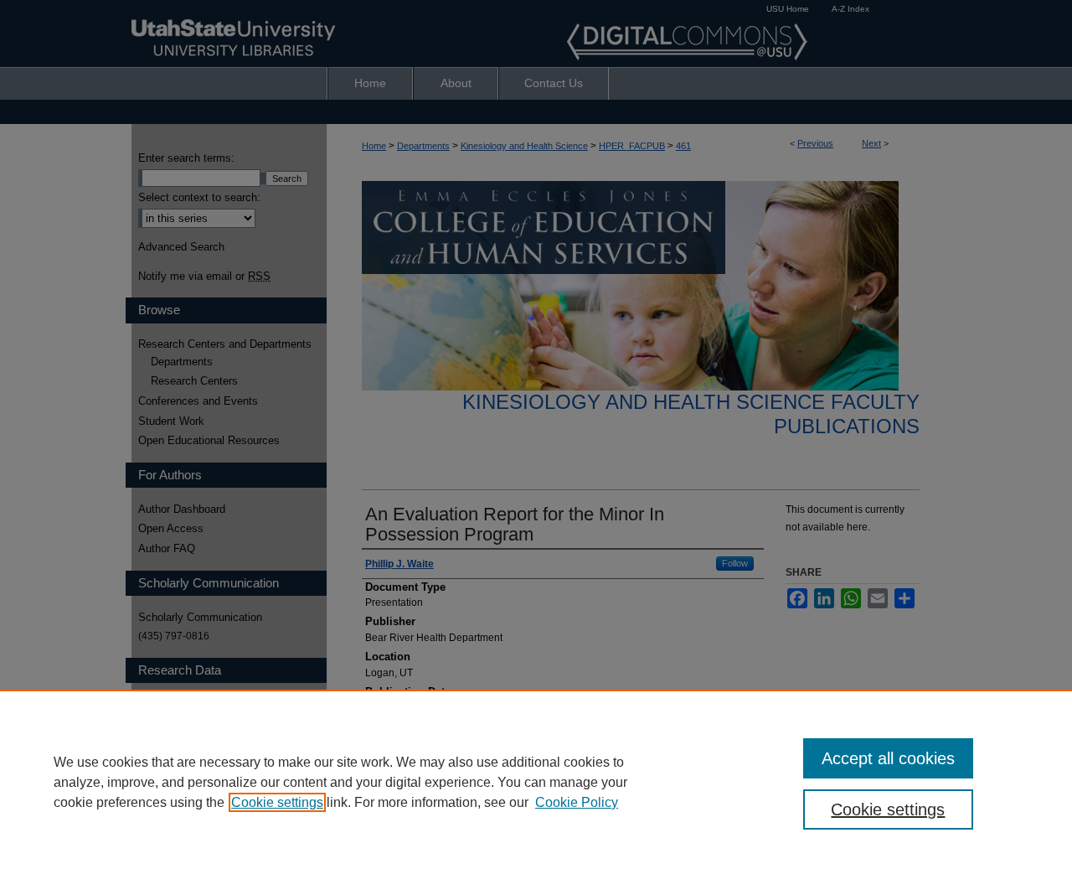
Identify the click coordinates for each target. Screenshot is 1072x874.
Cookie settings (277, 802)
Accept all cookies (888, 758)
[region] (536, 782)
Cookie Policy (576, 802)
